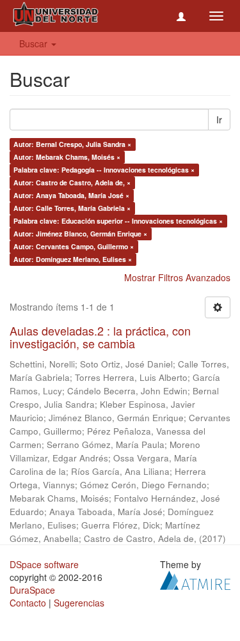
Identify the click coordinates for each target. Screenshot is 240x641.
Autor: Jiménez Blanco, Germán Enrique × (80, 233)
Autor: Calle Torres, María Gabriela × (72, 208)
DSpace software (44, 564)
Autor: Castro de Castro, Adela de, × (72, 182)
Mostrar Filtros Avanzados (177, 277)
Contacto (28, 602)
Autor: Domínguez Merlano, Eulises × (72, 259)
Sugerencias (79, 602)
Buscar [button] (34, 43)
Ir (219, 119)
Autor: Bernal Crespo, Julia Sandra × (72, 144)
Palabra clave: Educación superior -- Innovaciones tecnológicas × (118, 221)
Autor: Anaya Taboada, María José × (71, 195)
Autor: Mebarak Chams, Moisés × (66, 157)
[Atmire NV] (195, 578)
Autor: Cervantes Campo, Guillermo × (73, 246)
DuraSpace (32, 589)
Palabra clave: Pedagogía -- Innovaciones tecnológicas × (104, 169)
